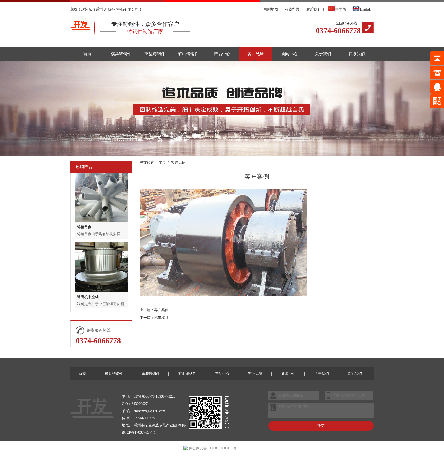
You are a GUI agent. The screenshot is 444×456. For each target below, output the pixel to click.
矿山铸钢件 (188, 54)
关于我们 (323, 54)
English (365, 9)
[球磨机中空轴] (101, 267)
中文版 (340, 9)
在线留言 (292, 9)
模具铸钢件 (121, 54)
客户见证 (255, 54)
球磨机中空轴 (88, 297)
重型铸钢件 (154, 54)
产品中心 (222, 54)
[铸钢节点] (101, 197)
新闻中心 (289, 54)
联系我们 (313, 9)
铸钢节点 (84, 227)
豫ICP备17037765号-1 (139, 432)
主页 (162, 163)
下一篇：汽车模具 (154, 318)
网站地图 (271, 9)
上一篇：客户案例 (154, 310)
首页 (87, 54)
